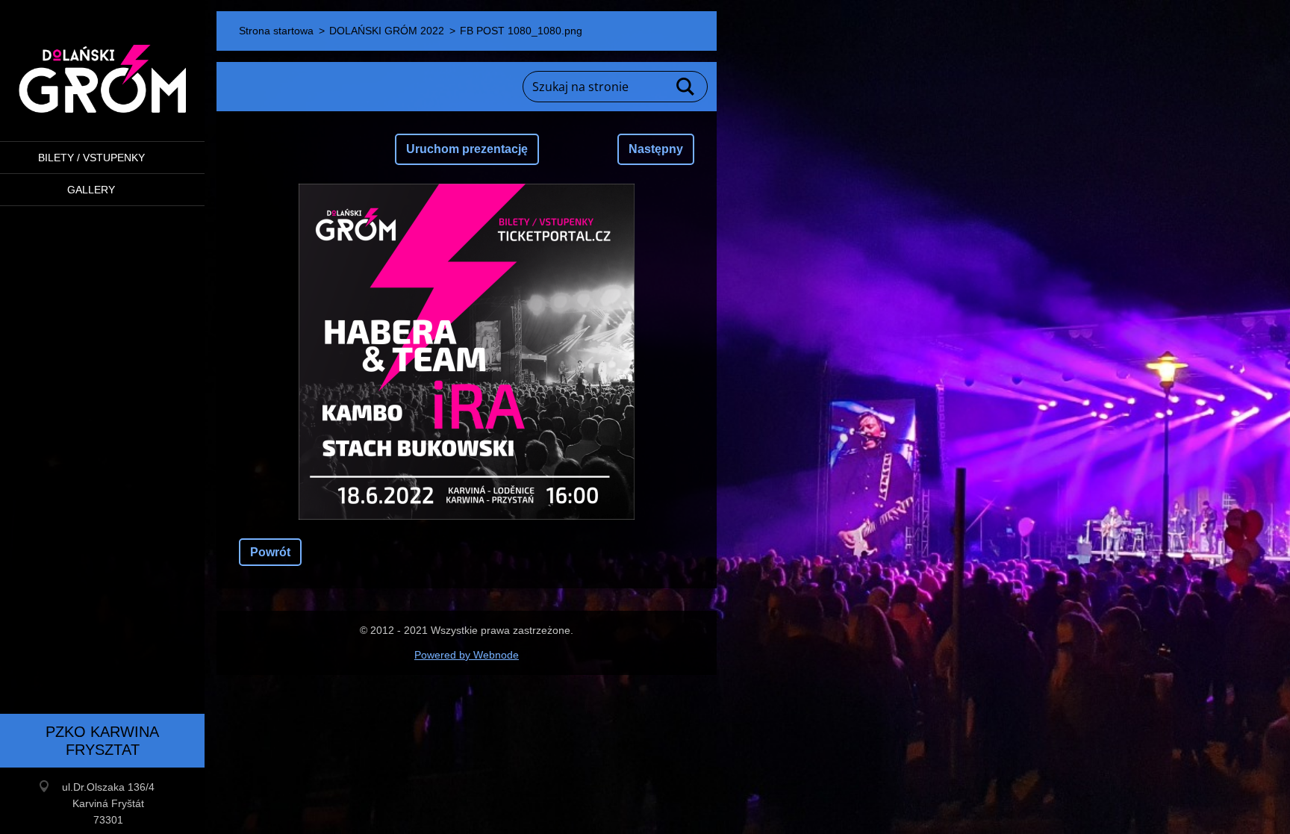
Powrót (270, 552)
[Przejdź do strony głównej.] (102, 61)
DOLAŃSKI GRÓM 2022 (386, 31)
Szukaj (686, 86)
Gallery (91, 190)
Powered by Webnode (466, 655)
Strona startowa (276, 31)
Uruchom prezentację (467, 149)
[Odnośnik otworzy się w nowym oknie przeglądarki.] (467, 352)
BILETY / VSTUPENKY (91, 158)
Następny (656, 149)
